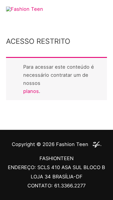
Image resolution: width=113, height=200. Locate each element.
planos (31, 91)
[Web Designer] (95, 144)
